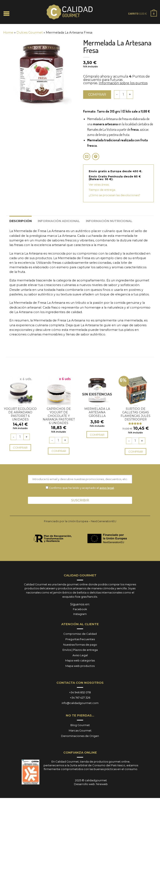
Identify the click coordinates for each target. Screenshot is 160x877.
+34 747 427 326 (80, 697)
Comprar (97, 95)
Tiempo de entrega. (102, 189)
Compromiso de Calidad (80, 633)
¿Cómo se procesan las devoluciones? (114, 195)
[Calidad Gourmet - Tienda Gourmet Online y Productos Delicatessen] (69, 12)
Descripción (20, 221)
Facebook (80, 609)
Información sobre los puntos (123, 83)
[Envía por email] (86, 156)
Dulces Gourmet (29, 32)
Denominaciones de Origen (80, 736)
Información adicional (59, 221)
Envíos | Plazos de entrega (80, 649)
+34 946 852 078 (80, 692)
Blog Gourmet (80, 725)
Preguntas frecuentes (80, 639)
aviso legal (107, 487)
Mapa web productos (80, 665)
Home (8, 32)
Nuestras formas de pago (80, 644)
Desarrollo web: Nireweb (91, 784)
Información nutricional (109, 221)
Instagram (80, 614)
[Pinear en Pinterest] (95, 156)
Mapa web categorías (80, 660)
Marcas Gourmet (80, 730)
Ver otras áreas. (99, 184)
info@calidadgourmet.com (80, 703)
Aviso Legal (80, 655)
